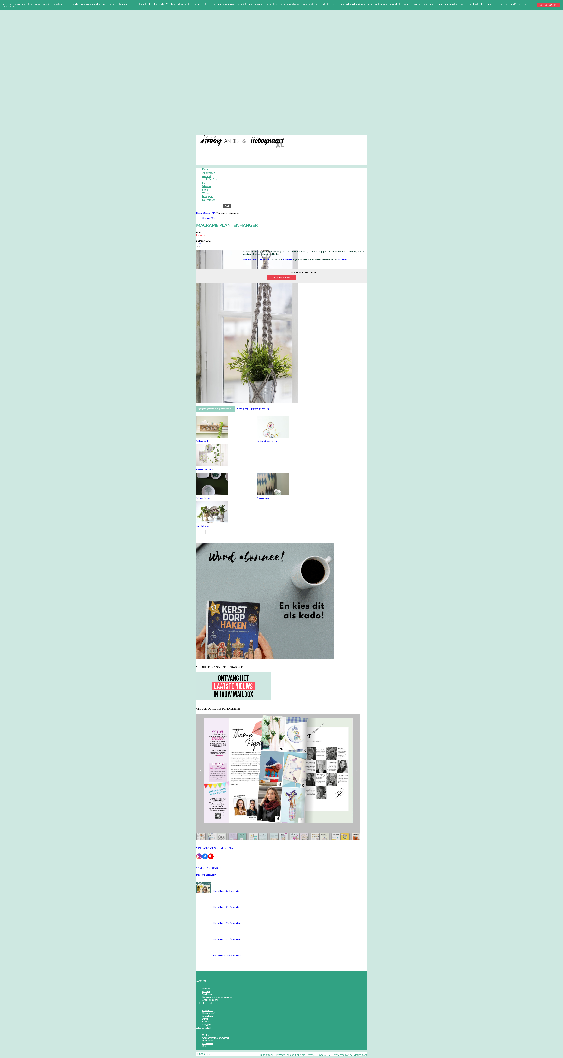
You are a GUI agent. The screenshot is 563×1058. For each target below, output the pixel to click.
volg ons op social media (214, 848)
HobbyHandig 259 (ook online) (227, 907)
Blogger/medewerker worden (217, 996)
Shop (205, 189)
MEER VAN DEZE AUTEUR (253, 409)
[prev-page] (198, 532)
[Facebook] (248, 277)
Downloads (208, 199)
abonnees (287, 259)
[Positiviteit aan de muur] (273, 437)
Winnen (206, 193)
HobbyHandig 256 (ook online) (227, 955)
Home (205, 169)
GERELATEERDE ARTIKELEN (215, 409)
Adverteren (241, 137)
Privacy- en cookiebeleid (290, 1054)
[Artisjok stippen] (212, 494)
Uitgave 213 (209, 213)
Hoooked (342, 259)
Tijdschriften (209, 179)
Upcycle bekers (202, 526)
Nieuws (206, 186)
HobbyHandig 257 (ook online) (227, 939)
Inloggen (278, 137)
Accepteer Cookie (548, 5)
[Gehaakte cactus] (273, 494)
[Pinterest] (269, 277)
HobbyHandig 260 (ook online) (227, 891)
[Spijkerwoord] (212, 437)
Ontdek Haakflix (210, 999)
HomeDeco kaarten (204, 469)
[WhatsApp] (280, 277)
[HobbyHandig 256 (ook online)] (203, 891)
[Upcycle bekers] (212, 522)
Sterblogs (207, 994)
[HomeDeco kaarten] (212, 465)
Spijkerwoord (202, 441)
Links (204, 1046)
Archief (265, 137)
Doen (205, 182)
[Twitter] (259, 277)
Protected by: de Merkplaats (350, 1054)
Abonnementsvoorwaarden (215, 1037)
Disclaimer (266, 1054)
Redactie (200, 235)
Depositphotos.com (206, 874)
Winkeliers (207, 1040)
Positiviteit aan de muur (267, 441)
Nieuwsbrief (225, 137)
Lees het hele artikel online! (256, 259)
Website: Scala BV (319, 1054)
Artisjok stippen (203, 498)
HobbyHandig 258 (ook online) (227, 923)
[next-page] (203, 532)
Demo (254, 137)
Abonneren (208, 137)
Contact (206, 1035)
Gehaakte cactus (264, 498)
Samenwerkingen (208, 868)
